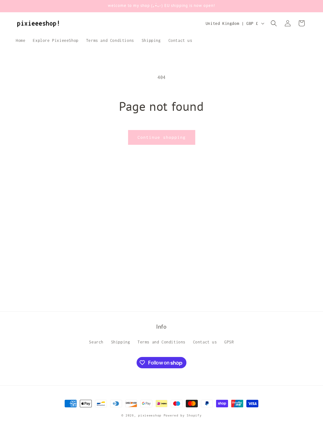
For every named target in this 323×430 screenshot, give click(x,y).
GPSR (229, 342)
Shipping (120, 342)
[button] (274, 23)
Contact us (205, 342)
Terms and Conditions (161, 342)
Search (96, 342)
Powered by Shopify (183, 415)
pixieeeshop (150, 415)
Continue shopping (162, 137)
